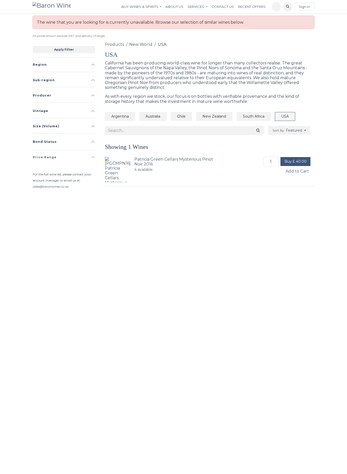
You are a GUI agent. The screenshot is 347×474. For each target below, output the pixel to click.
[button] (287, 6)
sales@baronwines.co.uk (51, 186)
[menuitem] (141, 7)
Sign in (304, 7)
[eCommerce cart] (276, 6)
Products (114, 44)
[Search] (258, 130)
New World (140, 44)
